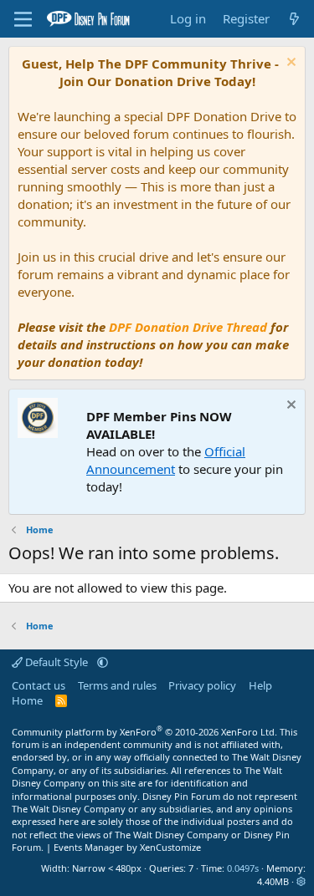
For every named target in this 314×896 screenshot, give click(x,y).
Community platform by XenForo (144, 731)
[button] (102, 662)
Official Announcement (165, 460)
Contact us (38, 685)
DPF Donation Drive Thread (188, 326)
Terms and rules (117, 685)
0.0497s (243, 868)
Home (27, 700)
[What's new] (294, 18)
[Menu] (23, 19)
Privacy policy (202, 685)
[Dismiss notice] (289, 64)
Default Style (56, 661)
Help (260, 685)
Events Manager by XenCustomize (127, 847)
